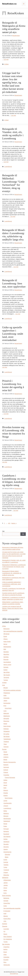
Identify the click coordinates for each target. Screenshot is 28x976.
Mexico (6, 916)
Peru (5, 962)
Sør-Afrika (7, 672)
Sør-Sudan (7, 675)
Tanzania (6, 677)
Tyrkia (5, 867)
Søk (3, 531)
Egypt (5, 636)
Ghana (5, 639)
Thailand (6, 741)
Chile (5, 954)
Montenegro (7, 818)
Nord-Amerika (6, 895)
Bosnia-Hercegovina (10, 762)
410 (9, 523)
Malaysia (6, 713)
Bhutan (6, 687)
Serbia (5, 839)
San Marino (7, 836)
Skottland (6, 841)
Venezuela (7, 965)
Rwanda (6, 659)
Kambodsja (7, 703)
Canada (6, 900)
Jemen (6, 882)
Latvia (5, 800)
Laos (5, 711)
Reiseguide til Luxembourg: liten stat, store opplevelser (14, 283)
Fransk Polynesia (10, 777)
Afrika (4, 626)
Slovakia (6, 844)
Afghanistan (7, 880)
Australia (6, 929)
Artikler (6, 64)
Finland (6, 772)
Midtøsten (5, 877)
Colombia (6, 957)
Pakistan (6, 729)
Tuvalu (5, 941)
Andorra (6, 757)
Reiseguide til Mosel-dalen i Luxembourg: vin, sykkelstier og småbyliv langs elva (11, 573)
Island (5, 785)
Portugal (6, 829)
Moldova (6, 813)
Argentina (6, 947)
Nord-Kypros (8, 798)
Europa (4, 749)
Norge (5, 823)
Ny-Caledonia (8, 939)
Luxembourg (8, 166)
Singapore (7, 731)
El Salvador (7, 911)
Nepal (5, 723)
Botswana (6, 628)
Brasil (5, 952)
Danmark (6, 767)
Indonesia (6, 698)
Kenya (5, 644)
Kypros (6, 795)
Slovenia (6, 847)
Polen (5, 826)
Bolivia (5, 949)
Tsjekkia (6, 865)
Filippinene (7, 693)
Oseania (4, 926)
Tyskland (6, 870)
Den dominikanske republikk (12, 908)
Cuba (5, 906)
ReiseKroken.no (9, 4)
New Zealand (8, 936)
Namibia (6, 657)
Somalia (6, 667)
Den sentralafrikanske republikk (13, 631)
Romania (6, 831)
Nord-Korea (7, 726)
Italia (5, 788)
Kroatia (6, 793)
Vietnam (6, 747)
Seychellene (7, 662)
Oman (5, 888)
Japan (5, 700)
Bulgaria (6, 764)
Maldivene (7, 716)
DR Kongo (6, 634)
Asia (3, 685)
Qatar (5, 890)
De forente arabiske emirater (12, 690)
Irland (5, 782)
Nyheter (4, 924)
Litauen (6, 806)
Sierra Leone (7, 664)
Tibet (5, 744)
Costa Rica (7, 903)
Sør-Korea (6, 736)
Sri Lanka (6, 734)
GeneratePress (14, 973)
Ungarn (6, 872)
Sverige (6, 862)
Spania (6, 849)
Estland (6, 770)
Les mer (6, 59)
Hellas (5, 780)
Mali (5, 649)
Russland (6, 834)
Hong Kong (8, 708)
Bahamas (6, 898)
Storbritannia (7, 852)
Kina (5, 705)
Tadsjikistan (7, 739)
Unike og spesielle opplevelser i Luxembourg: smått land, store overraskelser (12, 334)
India (5, 695)
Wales (6, 857)
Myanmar (6, 721)
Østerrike (6, 875)
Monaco (6, 816)
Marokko (6, 652)
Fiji (4, 931)
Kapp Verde (7, 641)
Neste (14, 523)
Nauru (5, 934)
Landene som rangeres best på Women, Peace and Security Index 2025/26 (12, 608)
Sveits (5, 859)
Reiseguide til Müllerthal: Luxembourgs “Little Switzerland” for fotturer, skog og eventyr (14, 566)
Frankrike (6, 775)
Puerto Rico (7, 918)
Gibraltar (7, 854)
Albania (6, 754)
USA (5, 921)
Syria (5, 893)
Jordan (6, 885)
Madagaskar (7, 646)
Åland (5, 752)
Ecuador (6, 959)
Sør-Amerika (6, 944)
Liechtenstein (8, 803)
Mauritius (6, 654)
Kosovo (6, 790)
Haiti (5, 913)
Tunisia (6, 680)
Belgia (5, 759)
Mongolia (6, 718)
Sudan (5, 670)
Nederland (7, 821)
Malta (5, 811)
